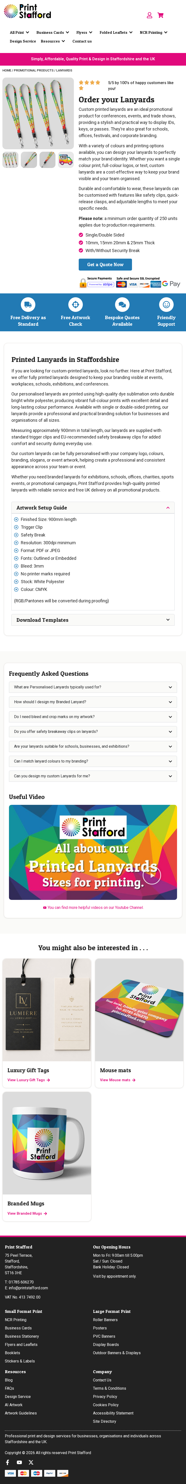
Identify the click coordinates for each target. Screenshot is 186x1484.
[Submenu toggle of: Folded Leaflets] (132, 32)
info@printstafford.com (28, 1288)
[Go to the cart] (160, 15)
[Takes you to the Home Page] (27, 11)
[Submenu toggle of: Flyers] (91, 32)
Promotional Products (34, 70)
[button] (152, 876)
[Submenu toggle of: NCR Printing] (166, 32)
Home (6, 70)
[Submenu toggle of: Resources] (64, 41)
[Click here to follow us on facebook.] (9, 1462)
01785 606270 (21, 1282)
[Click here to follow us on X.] (32, 1462)
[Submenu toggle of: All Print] (28, 32)
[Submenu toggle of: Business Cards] (68, 32)
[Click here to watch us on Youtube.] (21, 1462)
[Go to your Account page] (150, 15)
